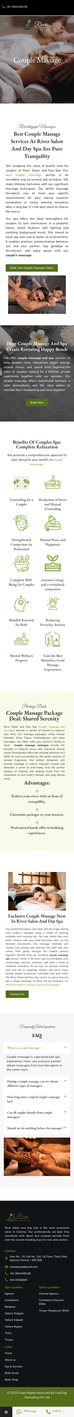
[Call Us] (48, 1412)
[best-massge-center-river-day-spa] (34, 25)
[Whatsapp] (19, 1412)
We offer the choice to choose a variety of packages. (37, 983)
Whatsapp (30, 1411)
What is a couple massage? (24, 1048)
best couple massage (24, 175)
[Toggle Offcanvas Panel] (6, 1413)
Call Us (56, 1411)
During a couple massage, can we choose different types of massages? (32, 1083)
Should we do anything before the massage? (35, 1128)
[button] (37, 1047)
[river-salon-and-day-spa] (18, 1217)
